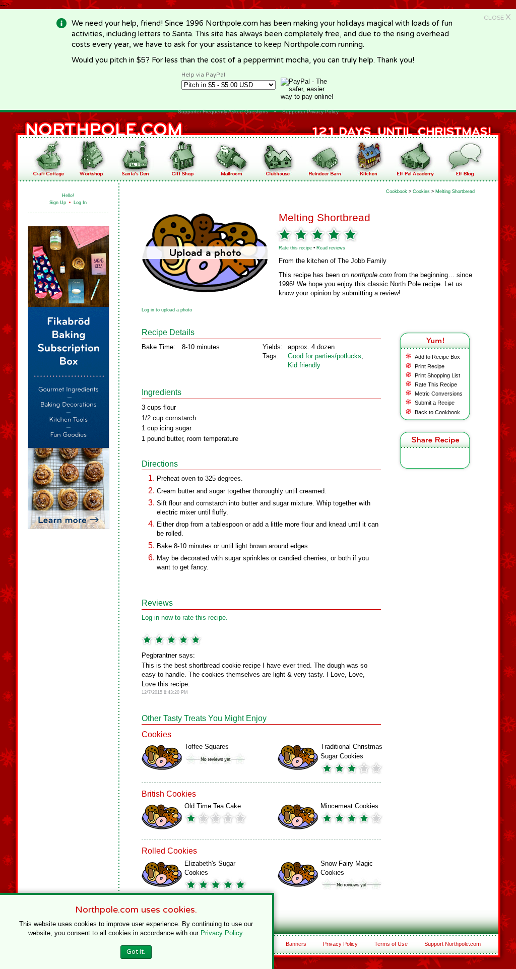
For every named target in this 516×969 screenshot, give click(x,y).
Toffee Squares (206, 746)
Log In (80, 202)
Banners (296, 944)
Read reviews (330, 247)
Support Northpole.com (452, 944)
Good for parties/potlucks (324, 356)
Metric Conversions (439, 394)
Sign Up (57, 202)
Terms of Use (391, 944)
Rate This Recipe (436, 384)
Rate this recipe (295, 247)
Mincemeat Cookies (349, 806)
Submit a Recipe (435, 403)
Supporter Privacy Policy (310, 111)
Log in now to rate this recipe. (185, 617)
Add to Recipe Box (437, 357)
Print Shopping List (437, 375)
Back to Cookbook (437, 412)
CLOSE (497, 17)
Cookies (421, 191)
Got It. (135, 952)
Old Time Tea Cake (212, 806)
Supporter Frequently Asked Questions (223, 111)
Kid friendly (304, 365)
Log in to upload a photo (167, 309)
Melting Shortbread (455, 191)
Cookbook (396, 191)
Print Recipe (429, 366)
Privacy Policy (340, 944)
